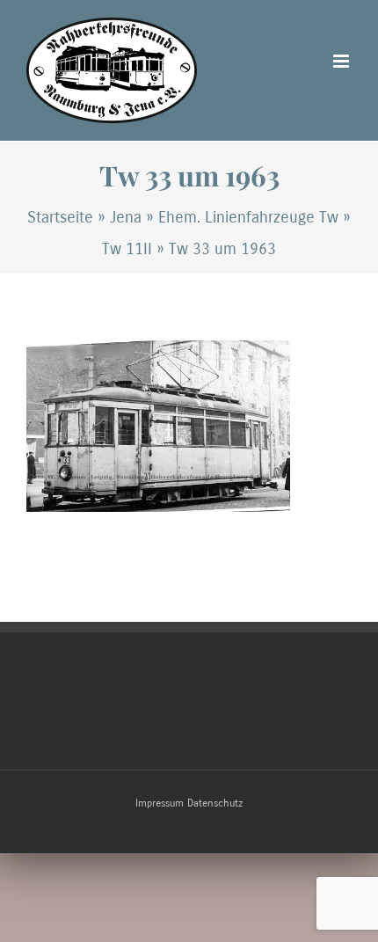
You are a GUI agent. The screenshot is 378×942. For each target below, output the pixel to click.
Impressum (159, 803)
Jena (126, 217)
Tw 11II (127, 249)
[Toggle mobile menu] (342, 61)
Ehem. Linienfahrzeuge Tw (248, 217)
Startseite (60, 217)
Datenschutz (215, 803)
